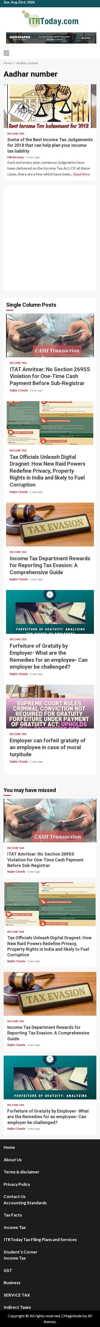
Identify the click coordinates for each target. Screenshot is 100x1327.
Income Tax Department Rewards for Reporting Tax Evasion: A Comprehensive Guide (50, 524)
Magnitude (72, 1315)
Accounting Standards (25, 1202)
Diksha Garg (15, 157)
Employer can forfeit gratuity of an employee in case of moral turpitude (50, 706)
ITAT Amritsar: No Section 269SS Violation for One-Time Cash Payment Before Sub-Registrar (50, 335)
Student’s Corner (20, 1251)
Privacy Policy (17, 1184)
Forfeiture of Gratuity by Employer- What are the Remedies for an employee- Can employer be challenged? (50, 612)
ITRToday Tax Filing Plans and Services (40, 1239)
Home (9, 1147)
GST (8, 1270)
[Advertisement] (50, 238)
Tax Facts (13, 1214)
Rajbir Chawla (19, 390)
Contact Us (14, 1196)
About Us (13, 1159)
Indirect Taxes (17, 1307)
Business (12, 1282)
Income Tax (15, 133)
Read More (81, 174)
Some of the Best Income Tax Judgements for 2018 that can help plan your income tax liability (50, 106)
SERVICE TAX (17, 1295)
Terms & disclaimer (21, 1171)
